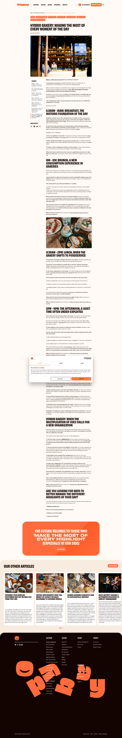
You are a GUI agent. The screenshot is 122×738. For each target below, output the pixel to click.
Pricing (50, 5)
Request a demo (96, 4)
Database (48, 673)
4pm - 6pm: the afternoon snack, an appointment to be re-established (36, 104)
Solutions (36, 5)
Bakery (63, 657)
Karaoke (64, 662)
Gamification (49, 683)
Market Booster (50, 681)
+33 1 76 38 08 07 (86, 5)
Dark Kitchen (65, 649)
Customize (60, 378)
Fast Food (64, 642)
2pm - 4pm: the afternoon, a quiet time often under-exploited (36, 99)
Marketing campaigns (51, 675)
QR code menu (49, 647)
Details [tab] (61, 363)
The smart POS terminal (51, 662)
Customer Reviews (50, 688)
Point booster (49, 693)
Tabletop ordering (50, 657)
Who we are (80, 644)
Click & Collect (49, 649)
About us (64, 5)
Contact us (96, 642)
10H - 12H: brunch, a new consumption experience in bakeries (37, 89)
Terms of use (86, 734)
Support (79, 681)
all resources (113, 566)
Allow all (81, 378)
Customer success (82, 671)
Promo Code (49, 691)
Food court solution (50, 659)
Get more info (61, 549)
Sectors (43, 5)
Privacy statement (102, 734)
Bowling (63, 659)
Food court (64, 664)
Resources (57, 5)
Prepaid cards (49, 670)
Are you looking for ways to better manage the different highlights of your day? (37, 116)
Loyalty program (50, 667)
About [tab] (82, 363)
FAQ (78, 679)
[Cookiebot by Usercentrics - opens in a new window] (85, 358)
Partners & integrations (83, 642)
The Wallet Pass (50, 678)
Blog (79, 674)
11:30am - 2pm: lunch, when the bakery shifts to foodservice (36, 94)
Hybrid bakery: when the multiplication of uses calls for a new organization (37, 110)
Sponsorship (49, 686)
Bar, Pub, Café (65, 652)
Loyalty (48, 665)
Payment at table (50, 654)
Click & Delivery (49, 652)
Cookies (95, 734)
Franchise (64, 644)
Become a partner (97, 644)
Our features (81, 676)
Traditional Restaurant (67, 647)
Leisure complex (65, 654)
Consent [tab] (40, 363)
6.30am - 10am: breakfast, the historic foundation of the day (36, 85)
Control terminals (50, 644)
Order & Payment (51, 642)
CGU (91, 734)
